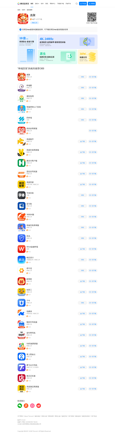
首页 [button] (19, 10)
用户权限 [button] (71, 416)
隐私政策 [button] (78, 416)
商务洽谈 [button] (44, 416)
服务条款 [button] (37, 416)
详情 (82, 77)
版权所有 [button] (64, 416)
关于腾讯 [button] (20, 416)
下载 (83, 141)
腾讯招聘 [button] (51, 416)
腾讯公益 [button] (57, 416)
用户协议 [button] (94, 416)
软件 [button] (23, 10)
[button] (23, 4)
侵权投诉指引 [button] (86, 416)
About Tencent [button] (28, 416)
